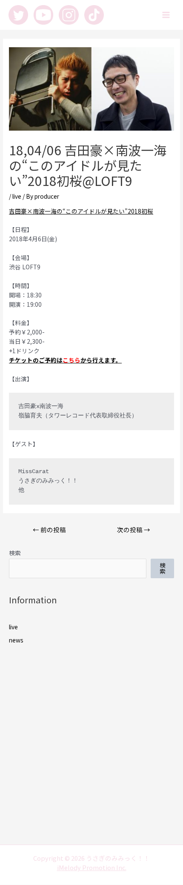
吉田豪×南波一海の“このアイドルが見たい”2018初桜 (81, 211)
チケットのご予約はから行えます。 (65, 360)
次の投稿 (133, 529)
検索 (15, 552)
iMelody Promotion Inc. (91, 867)
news (16, 640)
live (16, 196)
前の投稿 (49, 529)
